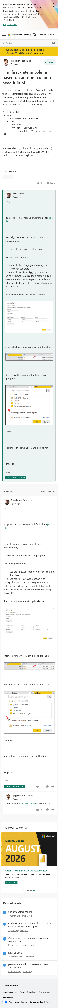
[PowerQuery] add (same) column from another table (28, 966)
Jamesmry (27, 971)
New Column (15, 952)
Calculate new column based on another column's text (28, 940)
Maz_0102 (27, 915)
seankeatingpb (28, 945)
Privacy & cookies (28, 992)
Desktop (8, 43)
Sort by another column (20, 911)
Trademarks (7, 997)
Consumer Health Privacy (41, 1002)
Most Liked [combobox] (47, 491)
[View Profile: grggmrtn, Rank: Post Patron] (6, 62)
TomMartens (18, 193)
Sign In (51, 34)
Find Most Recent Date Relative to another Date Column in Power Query (29, 925)
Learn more (38, 53)
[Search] (34, 35)
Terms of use (44, 992)
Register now (10, 24)
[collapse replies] (29, 497)
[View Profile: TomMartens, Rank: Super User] (7, 502)
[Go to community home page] (19, 35)
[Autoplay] (24, 890)
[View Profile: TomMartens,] (8, 195)
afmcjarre (24, 930)
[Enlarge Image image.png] (29, 317)
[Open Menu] (54, 43)
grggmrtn (15, 60)
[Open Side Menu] (4, 34)
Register (42, 34)
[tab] (27, 890)
